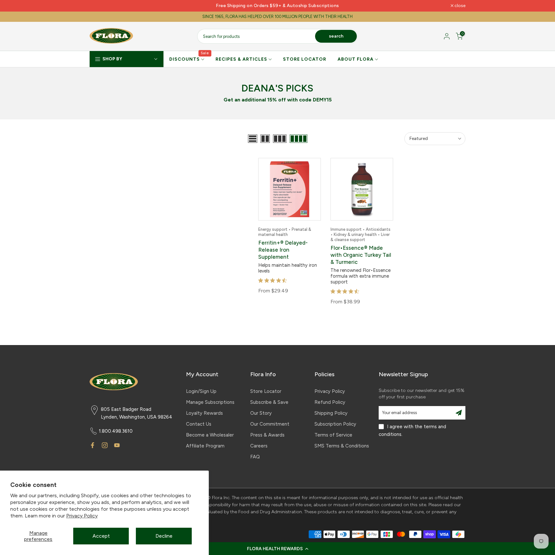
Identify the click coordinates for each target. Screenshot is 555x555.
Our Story (261, 413)
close (98, 6)
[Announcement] (277, 5)
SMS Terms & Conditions (341, 446)
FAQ (255, 457)
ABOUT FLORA (356, 59)
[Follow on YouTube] (117, 445)
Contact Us (198, 424)
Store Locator (265, 391)
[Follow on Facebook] (92, 445)
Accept (101, 536)
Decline (163, 536)
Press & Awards (267, 435)
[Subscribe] (458, 413)
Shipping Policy (331, 413)
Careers (259, 446)
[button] (277, 548)
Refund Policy (329, 402)
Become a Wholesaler (210, 435)
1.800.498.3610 (116, 431)
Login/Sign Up (201, 391)
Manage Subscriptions (210, 402)
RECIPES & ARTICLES (241, 59)
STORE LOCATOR (304, 59)
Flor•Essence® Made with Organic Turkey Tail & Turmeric (360, 255)
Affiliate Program (205, 446)
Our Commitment (269, 424)
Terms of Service (333, 435)
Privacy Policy (82, 516)
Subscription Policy (335, 424)
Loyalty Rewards (204, 413)
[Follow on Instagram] (105, 445)
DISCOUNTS (189, 59)
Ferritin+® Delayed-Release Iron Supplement (283, 249)
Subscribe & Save (269, 402)
